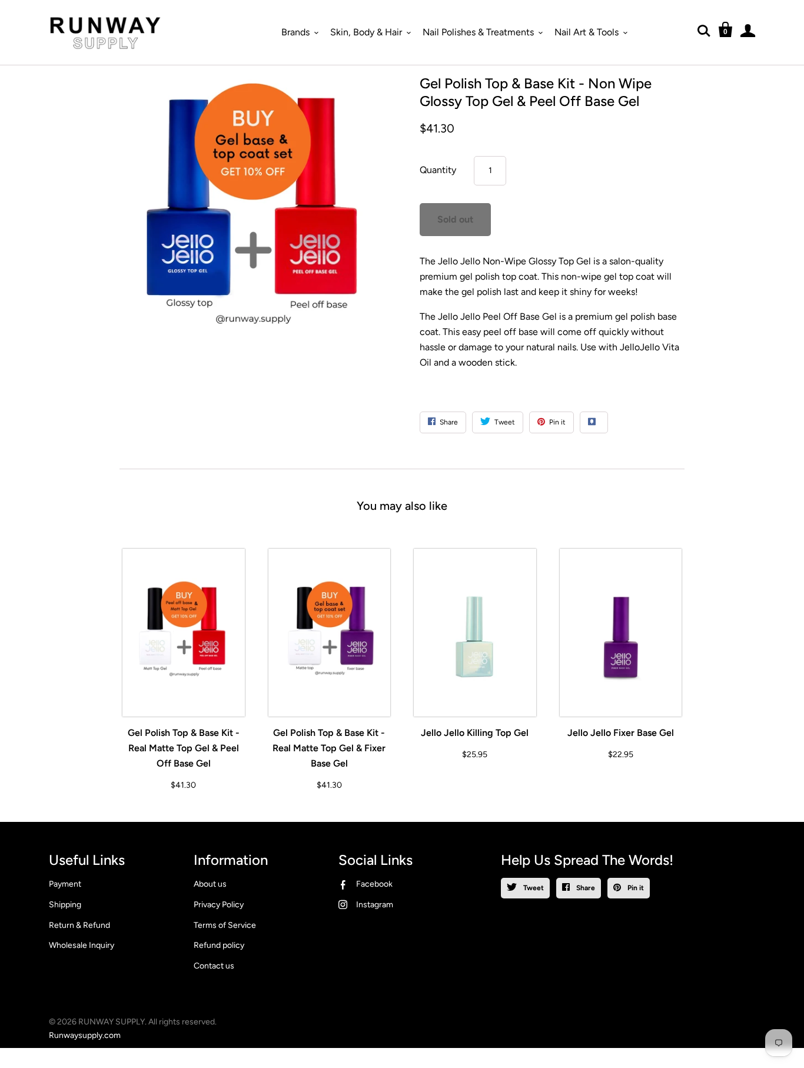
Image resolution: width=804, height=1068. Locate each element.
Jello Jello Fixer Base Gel (620, 732)
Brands (295, 32)
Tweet (532, 888)
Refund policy (219, 945)
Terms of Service (225, 925)
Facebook (374, 884)
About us (210, 884)
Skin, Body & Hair (366, 32)
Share (584, 888)
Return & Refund (79, 925)
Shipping (65, 905)
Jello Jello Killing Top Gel (475, 732)
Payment (65, 884)
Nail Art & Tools (586, 32)
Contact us (214, 966)
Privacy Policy (219, 905)
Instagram (374, 905)
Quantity (438, 169)
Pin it (635, 888)
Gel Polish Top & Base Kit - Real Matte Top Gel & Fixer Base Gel (329, 748)
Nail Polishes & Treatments (478, 32)
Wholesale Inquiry (81, 945)
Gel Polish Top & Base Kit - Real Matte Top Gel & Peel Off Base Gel (184, 748)
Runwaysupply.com (85, 1035)
